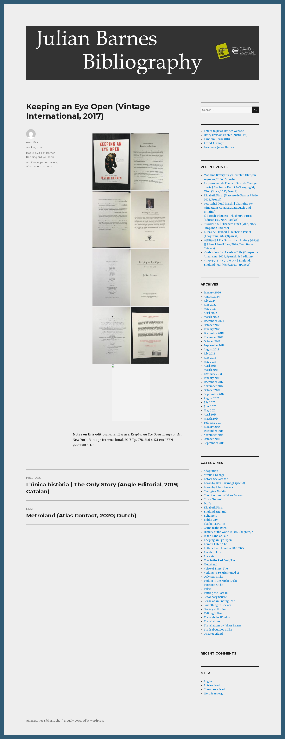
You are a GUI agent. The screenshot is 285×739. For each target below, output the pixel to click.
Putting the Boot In (216, 593)
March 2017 (211, 418)
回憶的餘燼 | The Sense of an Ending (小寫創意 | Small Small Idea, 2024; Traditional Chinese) (231, 244)
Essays (35, 162)
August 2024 (212, 296)
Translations (212, 621)
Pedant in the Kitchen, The (221, 580)
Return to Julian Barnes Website (224, 131)
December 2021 (214, 321)
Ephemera (210, 515)
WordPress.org (213, 693)
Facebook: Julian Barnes (219, 147)
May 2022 (210, 309)
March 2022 (211, 317)
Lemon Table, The (215, 544)
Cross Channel (213, 499)
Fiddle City (211, 519)
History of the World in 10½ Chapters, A (228, 532)
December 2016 (213, 431)
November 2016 (213, 435)
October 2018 (212, 341)
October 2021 (212, 325)
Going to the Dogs (215, 528)
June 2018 (210, 357)
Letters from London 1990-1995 (224, 548)
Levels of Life (212, 552)
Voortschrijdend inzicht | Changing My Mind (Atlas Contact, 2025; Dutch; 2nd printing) (228, 207)
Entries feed (212, 685)
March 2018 (211, 370)
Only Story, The (213, 576)
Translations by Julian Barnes (223, 625)
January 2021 (212, 329)
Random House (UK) (217, 139)
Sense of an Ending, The (219, 601)
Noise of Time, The (216, 568)
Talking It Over (213, 613)
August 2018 (211, 349)
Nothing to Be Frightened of (221, 572)
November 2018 (213, 337)
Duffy (207, 503)
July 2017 (209, 402)
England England (215, 511)
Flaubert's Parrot (214, 524)
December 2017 (213, 382)
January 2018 (212, 378)
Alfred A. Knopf (214, 143)
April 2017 (210, 414)
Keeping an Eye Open (40, 156)
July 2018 (209, 353)
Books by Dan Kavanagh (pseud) (224, 483)
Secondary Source (215, 597)
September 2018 (214, 345)
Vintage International (39, 166)
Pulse (207, 589)
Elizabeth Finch (213, 507)
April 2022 (210, 313)
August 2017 (211, 398)
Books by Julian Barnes (40, 152)
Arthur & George (214, 475)
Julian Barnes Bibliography (43, 720)
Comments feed (214, 689)
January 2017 (212, 426)
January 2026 (212, 292)
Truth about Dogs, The (218, 629)
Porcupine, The (213, 585)
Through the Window (217, 617)
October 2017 (212, 390)
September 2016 (214, 443)
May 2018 (210, 361)
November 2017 (213, 386)
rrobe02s (32, 142)
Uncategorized (213, 633)
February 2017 (212, 422)
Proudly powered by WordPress (84, 720)
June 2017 (210, 406)
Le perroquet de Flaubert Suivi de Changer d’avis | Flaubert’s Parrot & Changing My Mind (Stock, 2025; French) (231, 187)
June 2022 (210, 304)
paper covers (48, 162)
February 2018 (213, 374)
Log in (208, 681)
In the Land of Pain (216, 536)
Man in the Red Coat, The (220, 560)
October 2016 (212, 439)
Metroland (210, 564)
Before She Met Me (216, 479)
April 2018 (210, 365)
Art (28, 162)
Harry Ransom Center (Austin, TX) (225, 135)
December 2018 (214, 333)
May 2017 (209, 410)
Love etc (209, 556)
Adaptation (211, 471)
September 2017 (214, 394)
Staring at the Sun (215, 609)
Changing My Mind (216, 491)
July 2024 (210, 300)
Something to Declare (217, 605)
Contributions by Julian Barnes (223, 495)
